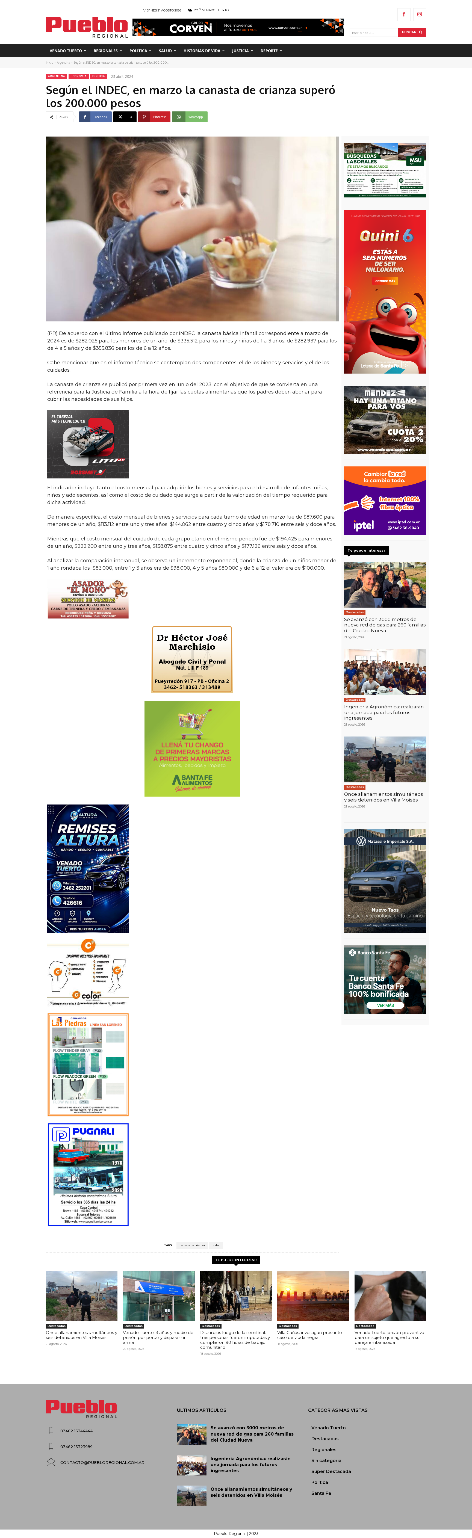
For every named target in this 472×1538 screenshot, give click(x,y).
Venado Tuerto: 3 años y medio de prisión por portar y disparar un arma (158, 1337)
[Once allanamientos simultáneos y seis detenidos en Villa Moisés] (385, 759)
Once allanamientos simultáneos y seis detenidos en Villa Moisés (383, 796)
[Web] (385, 500)
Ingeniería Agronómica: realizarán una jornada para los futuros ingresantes (384, 712)
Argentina (63, 62)
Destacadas (355, 612)
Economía (79, 76)
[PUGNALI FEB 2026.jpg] (192, 1174)
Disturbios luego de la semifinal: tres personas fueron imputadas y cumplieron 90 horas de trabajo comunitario (235, 1340)
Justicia (98, 76)
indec (216, 1245)
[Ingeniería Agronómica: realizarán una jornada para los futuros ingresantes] (385, 672)
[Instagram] (419, 14)
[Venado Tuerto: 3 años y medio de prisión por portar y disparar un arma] (158, 1296)
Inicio (49, 62)
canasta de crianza (192, 1245)
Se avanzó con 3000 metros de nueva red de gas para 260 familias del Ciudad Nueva (385, 625)
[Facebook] (404, 14)
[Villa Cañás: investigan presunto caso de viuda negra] (313, 1296)
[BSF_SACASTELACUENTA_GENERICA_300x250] (385, 979)
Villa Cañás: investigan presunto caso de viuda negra (309, 1335)
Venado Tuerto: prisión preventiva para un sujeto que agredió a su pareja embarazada (389, 1337)
